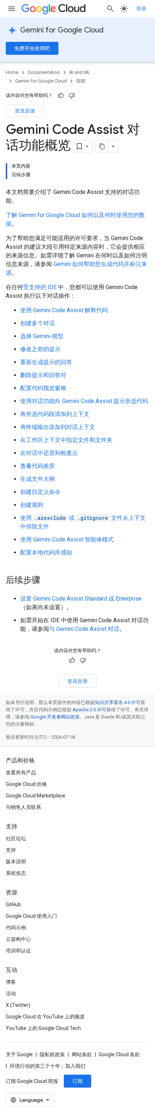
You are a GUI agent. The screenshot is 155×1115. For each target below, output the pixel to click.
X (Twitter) (18, 1005)
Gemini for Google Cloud (61, 30)
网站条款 (82, 1054)
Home (12, 72)
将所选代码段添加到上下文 (54, 414)
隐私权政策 (52, 1054)
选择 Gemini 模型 (41, 336)
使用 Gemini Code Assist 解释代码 (64, 310)
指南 (80, 81)
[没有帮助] (71, 95)
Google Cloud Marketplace (35, 795)
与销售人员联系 (23, 807)
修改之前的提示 (40, 349)
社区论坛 (16, 838)
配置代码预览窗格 (43, 388)
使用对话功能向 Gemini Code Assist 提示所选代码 (84, 401)
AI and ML (79, 72)
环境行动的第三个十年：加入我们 (47, 1066)
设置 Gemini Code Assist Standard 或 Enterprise (81, 598)
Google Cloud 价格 (26, 784)
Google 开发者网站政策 (55, 717)
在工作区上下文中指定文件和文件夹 (66, 440)
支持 (11, 850)
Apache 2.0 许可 (89, 709)
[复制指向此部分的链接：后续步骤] (47, 580)
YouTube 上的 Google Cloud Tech (43, 1028)
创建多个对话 (37, 323)
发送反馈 (25, 110)
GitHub (13, 904)
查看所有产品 (21, 772)
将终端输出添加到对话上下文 (57, 427)
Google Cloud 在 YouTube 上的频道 (45, 1016)
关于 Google (19, 1054)
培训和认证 (18, 950)
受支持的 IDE (40, 287)
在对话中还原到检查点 (49, 453)
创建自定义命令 (40, 491)
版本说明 (16, 861)
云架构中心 (18, 939)
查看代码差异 (37, 466)
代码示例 (16, 927)
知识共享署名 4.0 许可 (118, 702)
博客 (11, 982)
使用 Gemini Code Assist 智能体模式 (67, 539)
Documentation (44, 72)
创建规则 (31, 504)
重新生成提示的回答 (46, 362)
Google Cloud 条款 (119, 1054)
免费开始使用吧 (32, 48)
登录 (141, 9)
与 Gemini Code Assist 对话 (84, 628)
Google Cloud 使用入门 (31, 916)
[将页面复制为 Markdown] (102, 146)
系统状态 (16, 873)
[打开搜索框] (110, 8)
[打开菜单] (11, 8)
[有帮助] (61, 95)
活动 (11, 993)
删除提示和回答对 (43, 375)
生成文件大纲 (37, 478)
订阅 (77, 1081)
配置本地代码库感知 (46, 552)
